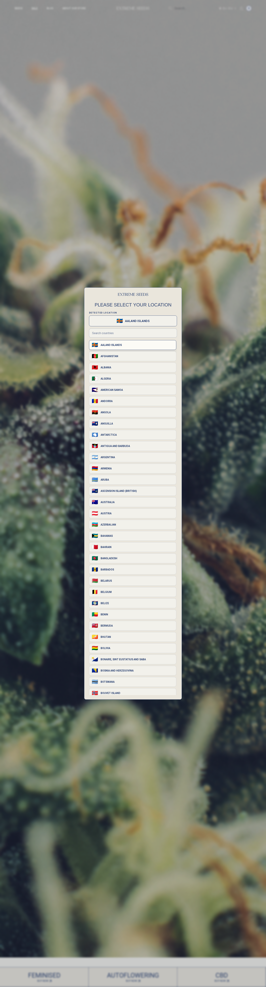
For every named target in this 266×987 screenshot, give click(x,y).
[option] (132, 345)
